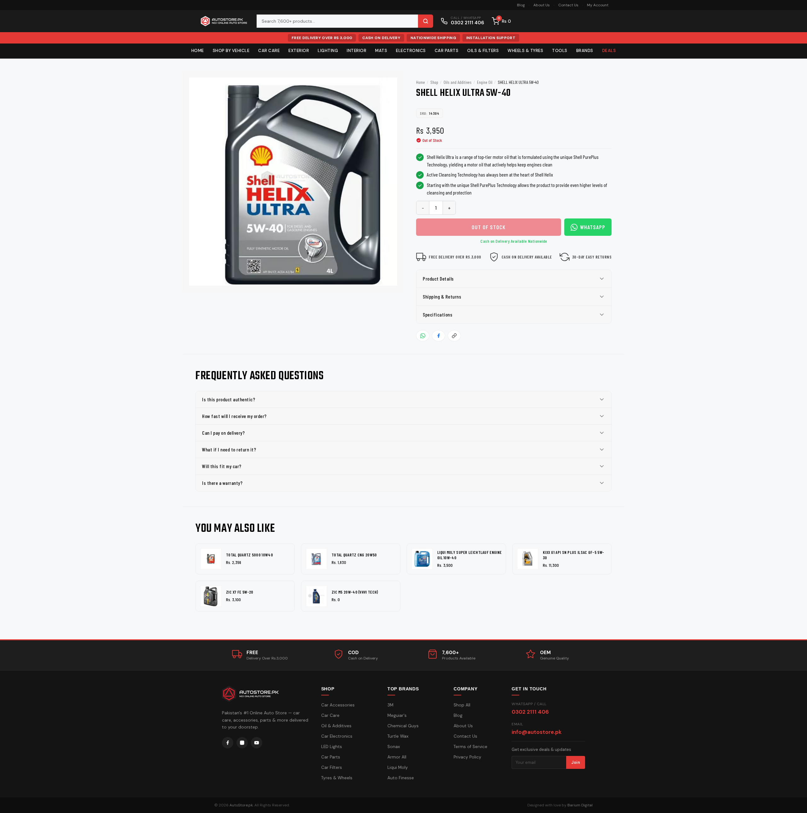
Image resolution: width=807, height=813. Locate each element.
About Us (541, 5)
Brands (584, 50)
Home (197, 50)
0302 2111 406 (530, 711)
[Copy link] (454, 335)
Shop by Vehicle (231, 50)
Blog (521, 5)
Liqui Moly (397, 767)
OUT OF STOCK (489, 227)
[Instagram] (242, 742)
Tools (559, 50)
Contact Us (568, 5)
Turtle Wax (398, 736)
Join (575, 762)
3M (390, 705)
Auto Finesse (400, 778)
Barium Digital (580, 805)
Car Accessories (338, 705)
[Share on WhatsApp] (422, 335)
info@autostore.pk (536, 732)
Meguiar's (397, 715)
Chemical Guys (403, 726)
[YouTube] (256, 742)
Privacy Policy (467, 757)
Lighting (328, 50)
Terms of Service (470, 746)
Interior (356, 50)
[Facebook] (227, 742)
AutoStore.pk (241, 805)
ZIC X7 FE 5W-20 (239, 592)
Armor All (396, 757)
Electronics (411, 50)
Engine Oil (484, 82)
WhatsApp (592, 227)
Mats (381, 50)
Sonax (393, 746)
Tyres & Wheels (336, 778)
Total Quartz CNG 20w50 (354, 554)
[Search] (425, 21)
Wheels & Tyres (525, 50)
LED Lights (331, 746)
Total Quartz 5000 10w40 (249, 554)
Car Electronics (336, 736)
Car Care (269, 50)
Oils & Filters (483, 50)
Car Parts (447, 50)
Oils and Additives (458, 82)
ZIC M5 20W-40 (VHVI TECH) (355, 592)
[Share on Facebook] (438, 335)
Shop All (462, 705)
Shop (434, 82)
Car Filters (331, 767)
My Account (597, 5)
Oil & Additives (336, 726)
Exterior (298, 50)
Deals (609, 50)
